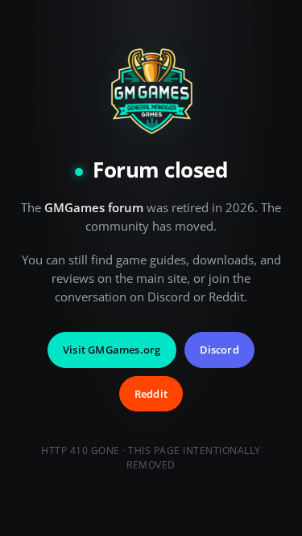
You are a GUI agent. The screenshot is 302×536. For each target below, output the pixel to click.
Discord (219, 349)
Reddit (151, 394)
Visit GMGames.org (111, 349)
